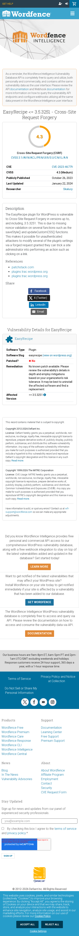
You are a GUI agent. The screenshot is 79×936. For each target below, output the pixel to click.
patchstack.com (23, 267)
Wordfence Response (16, 741)
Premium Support (53, 741)
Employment (49, 779)
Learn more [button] (39, 566)
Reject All (52, 924)
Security (46, 788)
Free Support (50, 736)
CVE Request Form (54, 792)
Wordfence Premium (15, 732)
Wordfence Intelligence (17, 749)
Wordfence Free (12, 727)
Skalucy (68, 189)
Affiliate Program (52, 774)
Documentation (51, 727)
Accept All (27, 924)
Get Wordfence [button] (39, 602)
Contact (46, 783)
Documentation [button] (40, 633)
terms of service (65, 829)
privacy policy (16, 833)
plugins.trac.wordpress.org (30, 271)
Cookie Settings (38, 931)
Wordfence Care (13, 736)
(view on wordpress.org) (57, 355)
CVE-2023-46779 (62, 166)
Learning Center (51, 732)
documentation (19, 89)
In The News (10, 774)
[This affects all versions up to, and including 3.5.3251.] (44, 394)
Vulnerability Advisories (17, 779)
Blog (5, 770)
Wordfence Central (14, 754)
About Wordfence (53, 770)
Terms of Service (19, 679)
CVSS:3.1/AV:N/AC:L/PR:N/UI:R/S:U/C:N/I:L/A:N (39, 157)
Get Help (7, 3)
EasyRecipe (24, 338)
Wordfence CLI (12, 745)
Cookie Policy (43, 916)
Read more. (18, 460)
